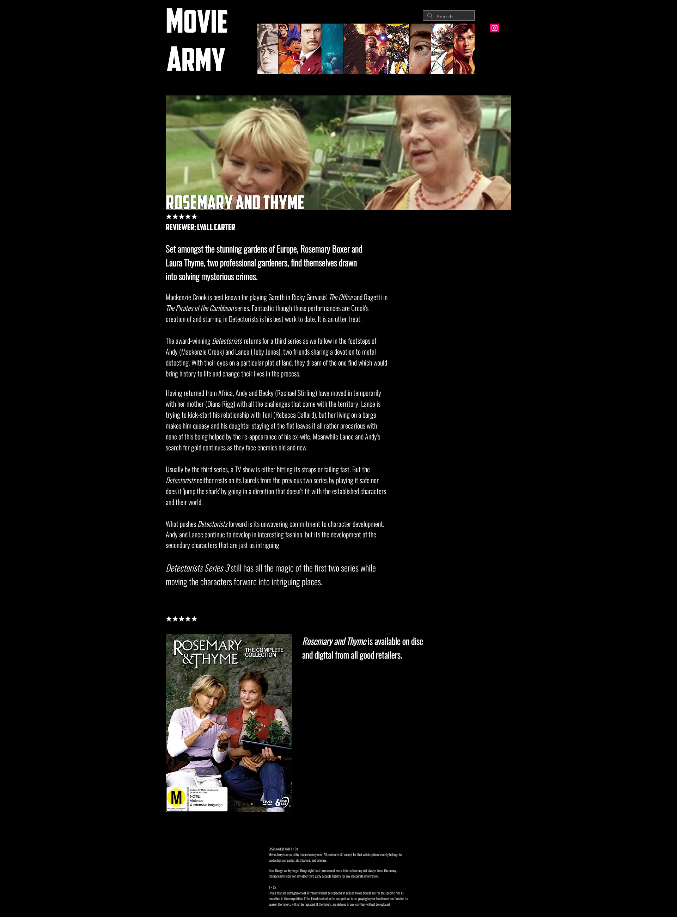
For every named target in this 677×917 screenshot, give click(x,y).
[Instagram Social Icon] (494, 28)
